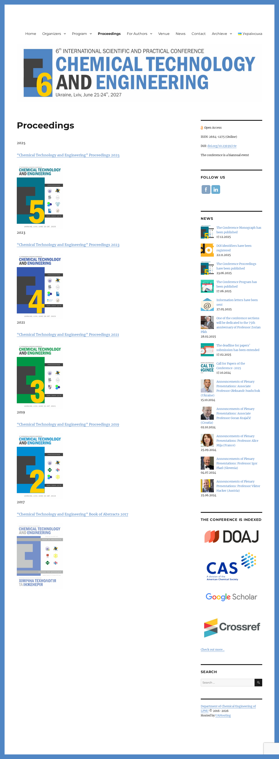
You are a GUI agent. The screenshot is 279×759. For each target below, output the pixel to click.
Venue (164, 34)
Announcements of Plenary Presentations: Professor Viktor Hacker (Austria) (238, 486)
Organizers (51, 34)
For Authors (137, 34)
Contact (199, 34)
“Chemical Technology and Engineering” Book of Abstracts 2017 (72, 514)
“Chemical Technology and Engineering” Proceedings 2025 (68, 155)
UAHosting (223, 715)
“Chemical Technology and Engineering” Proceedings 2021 (68, 334)
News (180, 34)
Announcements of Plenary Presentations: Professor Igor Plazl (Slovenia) (236, 463)
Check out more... (213, 650)
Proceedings (109, 34)
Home (30, 34)
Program (79, 34)
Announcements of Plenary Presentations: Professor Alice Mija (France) (237, 440)
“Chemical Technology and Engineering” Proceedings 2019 (68, 424)
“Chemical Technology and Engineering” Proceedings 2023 (68, 244)
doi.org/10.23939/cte (222, 146)
